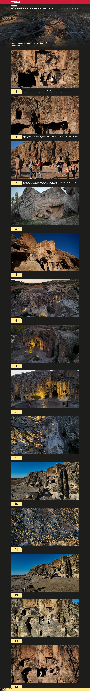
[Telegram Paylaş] (73, 9)
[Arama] (70, 2)
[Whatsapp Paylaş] (75, 9)
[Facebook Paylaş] (65, 9)
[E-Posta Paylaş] (78, 9)
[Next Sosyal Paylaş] (62, 9)
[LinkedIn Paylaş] (70, 9)
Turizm (22, 45)
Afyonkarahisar (17, 45)
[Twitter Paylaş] (67, 9)
